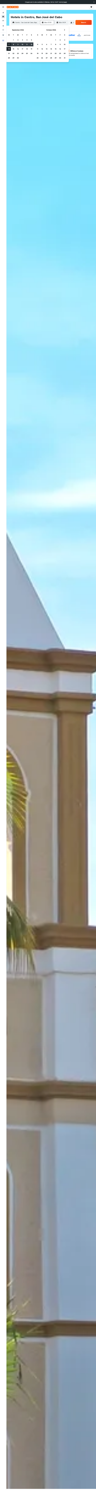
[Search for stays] (3, 17)
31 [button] (64, 58)
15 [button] (13, 49)
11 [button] (26, 44)
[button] (94, 2)
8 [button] (13, 44)
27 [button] (46, 58)
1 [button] (13, 40)
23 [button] (18, 53)
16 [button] (18, 49)
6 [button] (46, 44)
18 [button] (27, 49)
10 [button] (22, 44)
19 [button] (31, 49)
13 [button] (46, 49)
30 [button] (18, 58)
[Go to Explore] (3, 26)
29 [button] (13, 58)
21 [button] (9, 53)
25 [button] (27, 53)
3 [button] (22, 40)
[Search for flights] (3, 13)
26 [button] (31, 53)
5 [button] (31, 40)
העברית (64, 2)
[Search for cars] (3, 20)
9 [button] (60, 44)
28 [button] (9, 58)
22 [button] (13, 53)
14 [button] (9, 49)
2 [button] (60, 40)
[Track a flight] (3, 30)
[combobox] (27, 22)
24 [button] (22, 53)
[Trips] (3, 35)
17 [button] (22, 49)
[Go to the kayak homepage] (12, 7)
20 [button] (47, 53)
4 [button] (37, 44)
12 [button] (31, 44)
